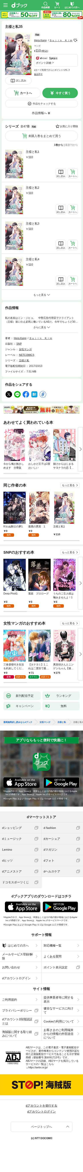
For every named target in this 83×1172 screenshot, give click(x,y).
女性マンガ (25, 349)
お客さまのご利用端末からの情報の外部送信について (58, 1033)
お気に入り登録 (69, 126)
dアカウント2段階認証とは (17, 1021)
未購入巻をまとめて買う (44, 136)
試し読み (21, 80)
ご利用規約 (9, 999)
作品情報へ (39, 113)
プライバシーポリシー (17, 1010)
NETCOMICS (26, 354)
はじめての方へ (18, 945)
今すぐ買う (63, 93)
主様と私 (24, 360)
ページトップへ (41, 1126)
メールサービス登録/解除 (17, 956)
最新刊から (71, 145)
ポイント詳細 (43, 62)
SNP (19, 343)
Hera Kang (40, 40)
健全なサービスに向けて (58, 1010)
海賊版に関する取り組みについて (17, 1033)
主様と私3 (32, 223)
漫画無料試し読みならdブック (17, 722)
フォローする (75, 40)
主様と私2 (32, 187)
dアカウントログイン (16, 978)
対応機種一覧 (53, 945)
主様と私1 (32, 151)
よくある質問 (53, 956)
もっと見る (68, 485)
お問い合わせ (11, 967)
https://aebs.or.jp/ (38, 1067)
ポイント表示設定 (55, 967)
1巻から (58, 145)
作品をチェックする (44, 103)
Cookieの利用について (59, 1021)
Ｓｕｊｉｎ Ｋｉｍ (60, 40)
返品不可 (38, 74)
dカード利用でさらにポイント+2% (50, 70)
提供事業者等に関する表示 (58, 999)
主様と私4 (32, 259)
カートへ (26, 93)
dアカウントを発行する (41, 1105)
